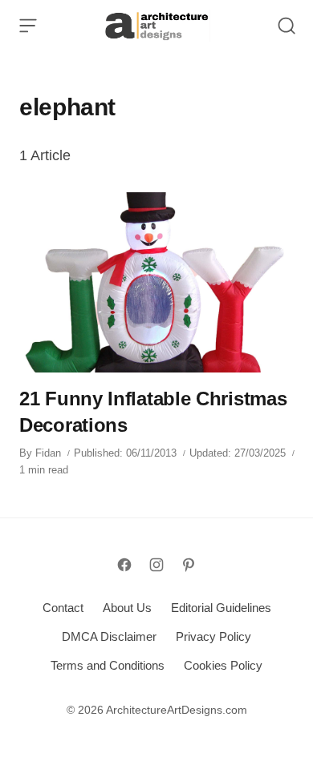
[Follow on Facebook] (124, 564)
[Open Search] (286, 26)
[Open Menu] (28, 26)
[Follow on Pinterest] (188, 564)
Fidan (48, 453)
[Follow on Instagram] (156, 564)
